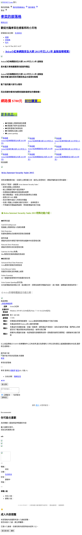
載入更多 (4, 384)
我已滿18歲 (5, 531)
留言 (17, 370)
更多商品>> (9, 114)
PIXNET (25, 505)
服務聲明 (61, 505)
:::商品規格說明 (6, 303)
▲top (3, 380)
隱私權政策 (53, 505)
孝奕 (2, 358)
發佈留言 (4, 397)
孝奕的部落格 (11, 16)
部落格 (7, 40)
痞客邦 (12, 370)
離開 (12, 531)
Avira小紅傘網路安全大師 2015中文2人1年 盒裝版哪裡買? (37, 51)
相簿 (7, 37)
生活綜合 (18, 33)
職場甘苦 (17, 376)
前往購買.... (33, 101)
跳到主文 (4, 22)
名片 (7, 42)
